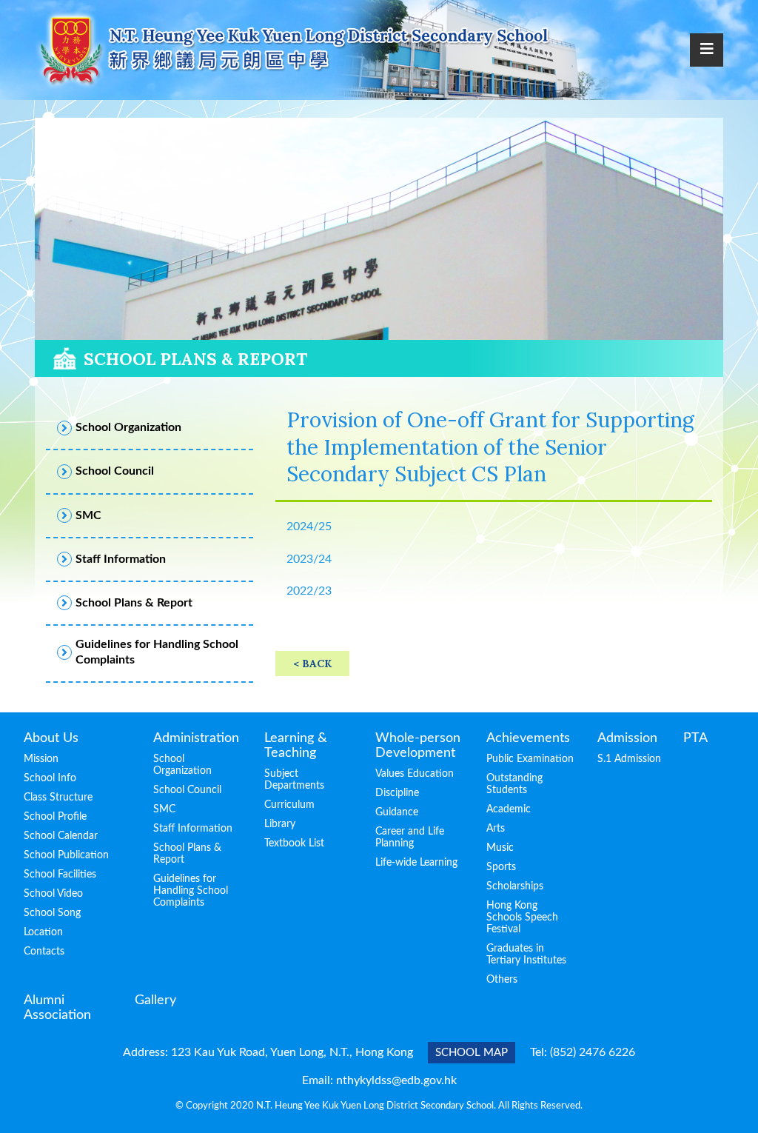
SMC (164, 809)
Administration (196, 738)
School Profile (55, 817)
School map (471, 1052)
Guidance (396, 812)
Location (43, 932)
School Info (50, 778)
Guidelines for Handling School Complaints (190, 891)
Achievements (528, 738)
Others (501, 980)
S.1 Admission (629, 759)
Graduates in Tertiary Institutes (526, 954)
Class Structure (58, 797)
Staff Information (192, 828)
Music (500, 848)
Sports (501, 867)
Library (279, 824)
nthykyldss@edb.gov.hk (396, 1080)
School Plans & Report (187, 854)
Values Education (414, 774)
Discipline (397, 793)
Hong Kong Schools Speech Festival (522, 917)
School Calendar (61, 836)
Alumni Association (57, 1008)
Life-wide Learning (416, 863)
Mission (41, 759)
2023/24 (309, 559)
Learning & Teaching (295, 746)
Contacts (44, 951)
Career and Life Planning (409, 837)
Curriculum (289, 805)
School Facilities (60, 874)
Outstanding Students (514, 784)
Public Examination (530, 759)
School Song (52, 913)
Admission (627, 738)
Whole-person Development (417, 746)
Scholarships (514, 886)
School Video (53, 894)
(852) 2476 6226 (592, 1052)
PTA (695, 738)
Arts (495, 828)
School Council (187, 790)
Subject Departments (294, 780)
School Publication (66, 855)
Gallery (155, 1000)
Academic (508, 809)
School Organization (182, 765)
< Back (312, 663)
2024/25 (309, 526)
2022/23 (309, 591)
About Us (51, 738)
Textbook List (294, 843)
